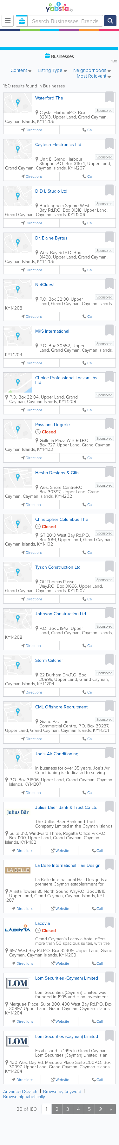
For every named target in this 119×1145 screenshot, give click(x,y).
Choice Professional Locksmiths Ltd (66, 380)
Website (62, 850)
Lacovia (42, 923)
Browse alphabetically (24, 1096)
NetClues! (44, 284)
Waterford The (49, 98)
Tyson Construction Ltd (58, 567)
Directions (34, 130)
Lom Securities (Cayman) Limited (66, 978)
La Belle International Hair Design (68, 865)
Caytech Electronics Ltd (58, 144)
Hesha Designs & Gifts (57, 473)
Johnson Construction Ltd (60, 614)
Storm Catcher (49, 660)
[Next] (100, 1109)
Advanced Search (20, 1091)
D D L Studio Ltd (51, 191)
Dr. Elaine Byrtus (51, 238)
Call (90, 130)
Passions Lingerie (52, 424)
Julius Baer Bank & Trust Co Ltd (66, 807)
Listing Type (51, 71)
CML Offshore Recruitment (61, 707)
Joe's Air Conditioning (56, 754)
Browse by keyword (62, 1091)
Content (19, 71)
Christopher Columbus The (61, 519)
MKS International (52, 331)
